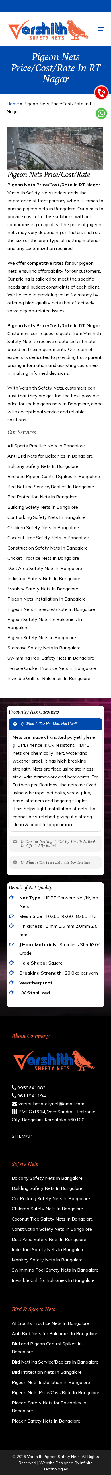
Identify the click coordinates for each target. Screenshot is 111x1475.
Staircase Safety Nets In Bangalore (44, 648)
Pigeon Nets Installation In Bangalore (46, 599)
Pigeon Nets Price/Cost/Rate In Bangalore (51, 609)
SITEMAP (22, 1136)
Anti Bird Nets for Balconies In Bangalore (50, 456)
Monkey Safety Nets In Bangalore (42, 589)
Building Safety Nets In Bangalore (42, 507)
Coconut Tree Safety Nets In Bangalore (48, 537)
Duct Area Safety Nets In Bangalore (44, 568)
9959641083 (31, 1088)
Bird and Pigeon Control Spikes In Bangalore (53, 476)
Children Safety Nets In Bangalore (43, 527)
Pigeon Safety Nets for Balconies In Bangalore (44, 623)
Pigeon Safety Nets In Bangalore (41, 637)
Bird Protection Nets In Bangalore (42, 497)
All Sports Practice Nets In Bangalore (46, 446)
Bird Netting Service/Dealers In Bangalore (50, 486)
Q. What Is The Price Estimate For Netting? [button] (56, 862)
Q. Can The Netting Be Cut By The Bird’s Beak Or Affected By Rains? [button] (58, 843)
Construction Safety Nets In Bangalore (47, 548)
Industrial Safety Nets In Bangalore (43, 578)
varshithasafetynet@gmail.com (50, 1103)
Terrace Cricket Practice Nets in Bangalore (51, 668)
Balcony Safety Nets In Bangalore (42, 466)
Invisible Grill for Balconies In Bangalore (48, 678)
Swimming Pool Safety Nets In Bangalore (50, 658)
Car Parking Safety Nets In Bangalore (46, 517)
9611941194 (31, 1096)
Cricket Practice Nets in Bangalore (43, 558)
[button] (101, 29)
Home (13, 103)
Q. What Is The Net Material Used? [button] (49, 723)
